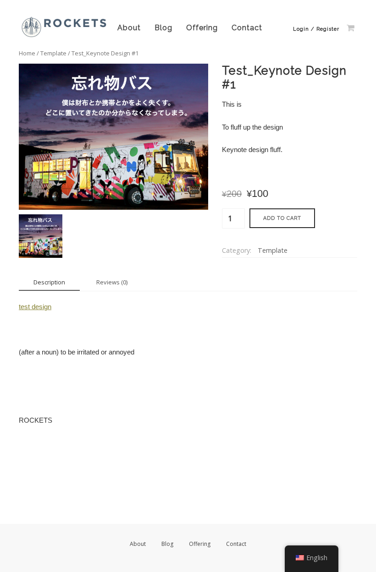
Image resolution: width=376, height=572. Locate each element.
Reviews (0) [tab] (111, 282)
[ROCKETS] (65, 37)
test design (35, 307)
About (129, 27)
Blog (163, 27)
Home (27, 53)
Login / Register (316, 29)
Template (53, 53)
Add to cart (282, 218)
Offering (202, 27)
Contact (247, 27)
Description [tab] (49, 282)
